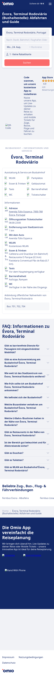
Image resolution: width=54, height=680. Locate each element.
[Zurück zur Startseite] (8, 4)
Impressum (8, 657)
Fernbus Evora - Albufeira (15, 498)
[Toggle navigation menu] (50, 4)
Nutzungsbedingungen (31, 657)
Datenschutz (9, 662)
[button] (16, 47)
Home (5, 510)
